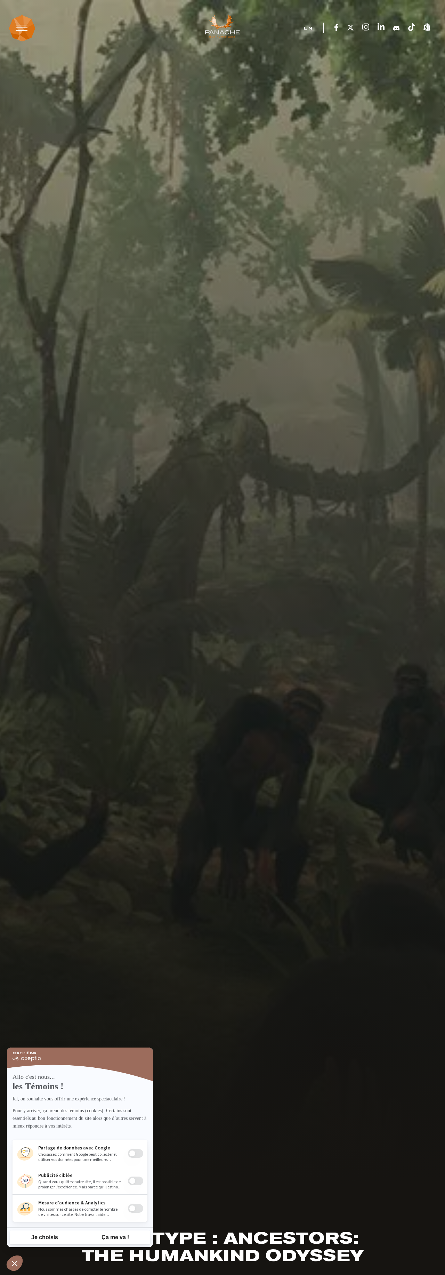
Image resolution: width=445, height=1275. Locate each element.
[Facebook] (336, 27)
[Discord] (396, 27)
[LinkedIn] (381, 27)
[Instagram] (365, 27)
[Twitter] (350, 27)
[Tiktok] (411, 27)
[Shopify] (426, 27)
